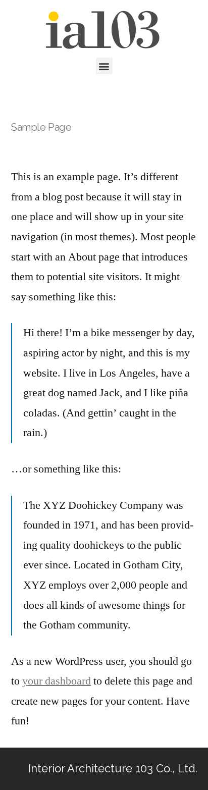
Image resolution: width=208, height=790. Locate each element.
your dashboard (56, 681)
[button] (104, 66)
